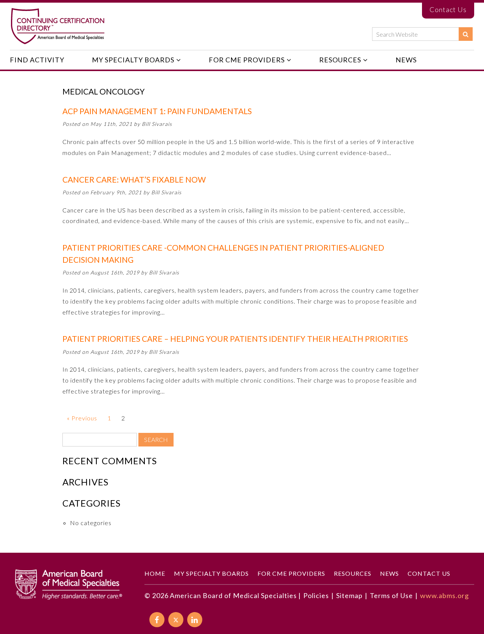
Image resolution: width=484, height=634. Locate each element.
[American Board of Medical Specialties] (57, 26)
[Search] (466, 34)
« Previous (82, 418)
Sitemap (349, 595)
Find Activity (37, 60)
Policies (316, 595)
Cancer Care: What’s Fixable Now (134, 179)
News (406, 60)
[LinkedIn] (194, 619)
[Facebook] (156, 619)
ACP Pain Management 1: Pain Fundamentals (157, 111)
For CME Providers (247, 60)
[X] (175, 619)
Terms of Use (391, 595)
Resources (340, 60)
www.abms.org (444, 595)
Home (154, 573)
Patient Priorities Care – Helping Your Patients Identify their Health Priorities (235, 338)
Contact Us (448, 9)
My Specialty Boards (133, 60)
